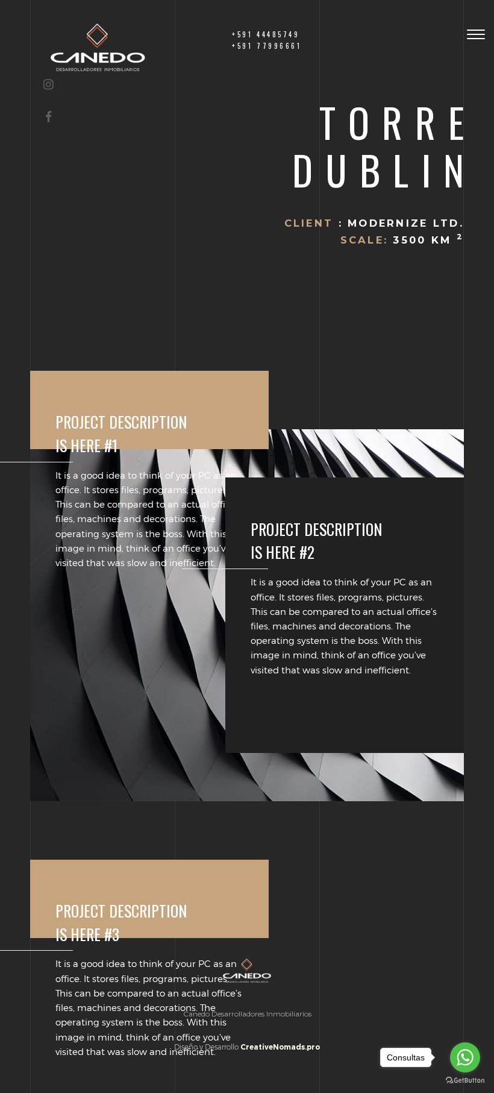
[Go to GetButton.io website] (465, 1081)
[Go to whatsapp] (465, 1057)
